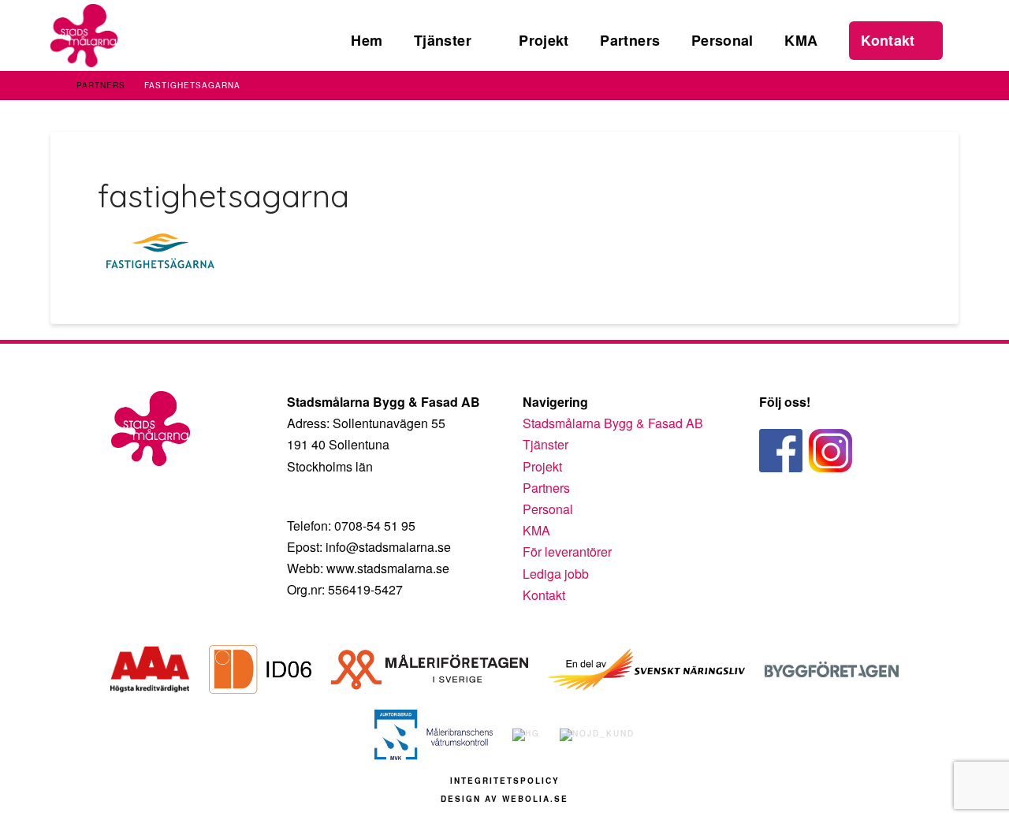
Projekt (542, 466)
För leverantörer (567, 551)
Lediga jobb (556, 574)
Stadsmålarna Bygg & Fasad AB (613, 423)
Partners (100, 85)
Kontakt (544, 595)
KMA (536, 530)
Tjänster (545, 444)
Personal (548, 509)
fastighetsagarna (192, 85)
